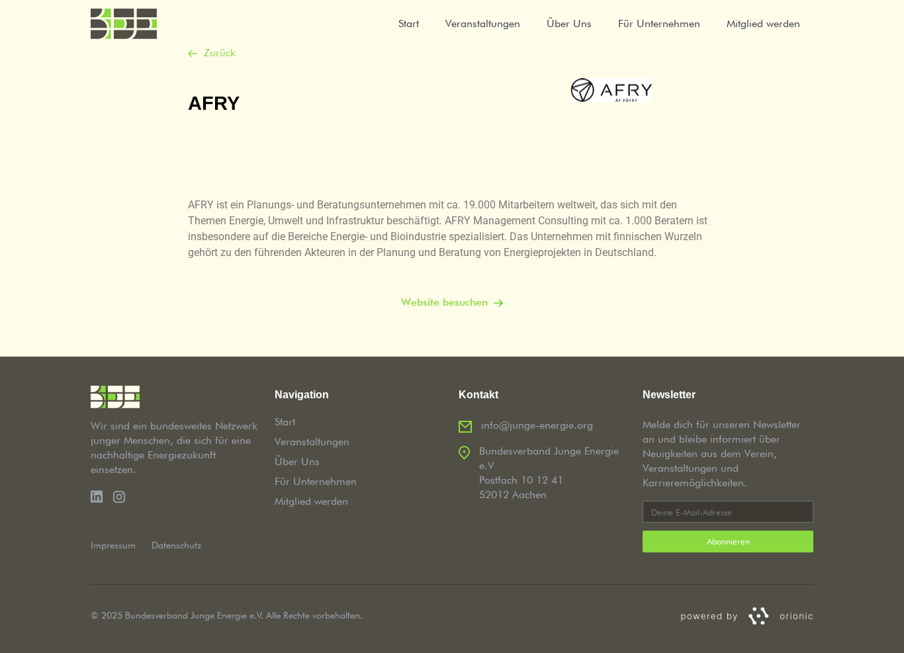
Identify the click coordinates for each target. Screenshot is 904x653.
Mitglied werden (763, 23)
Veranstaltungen (482, 23)
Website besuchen (444, 302)
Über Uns (569, 23)
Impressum (113, 545)
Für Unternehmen (659, 23)
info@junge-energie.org (537, 425)
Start (408, 23)
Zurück (220, 52)
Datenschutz (176, 545)
